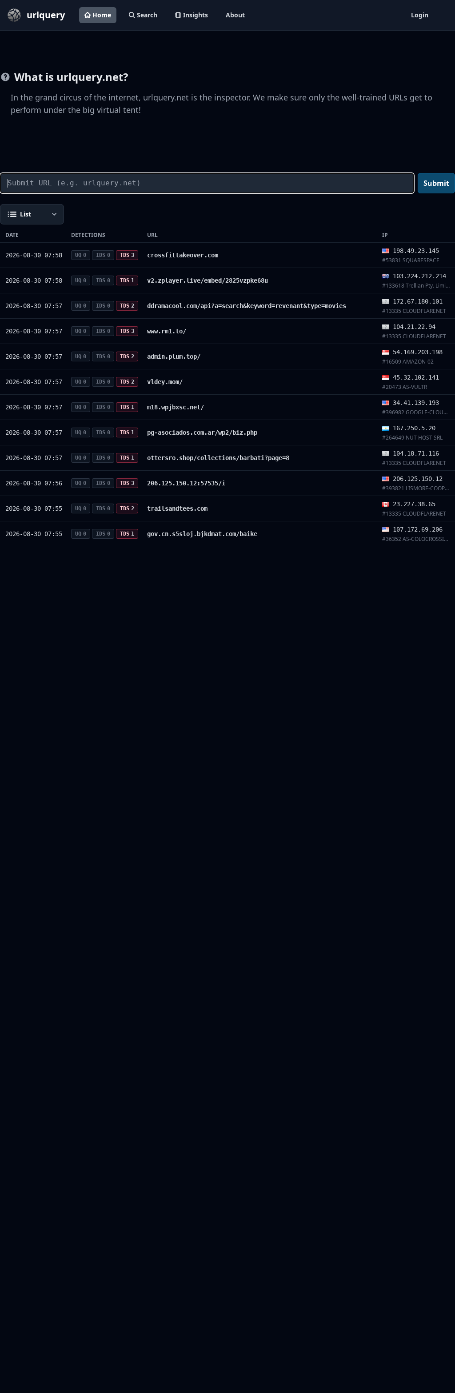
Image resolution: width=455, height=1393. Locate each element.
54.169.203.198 (418, 352)
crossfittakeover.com (182, 255)
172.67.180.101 (418, 301)
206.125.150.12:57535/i (186, 483)
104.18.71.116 (416, 453)
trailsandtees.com (177, 508)
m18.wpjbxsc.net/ (175, 407)
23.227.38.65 (414, 504)
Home (101, 15)
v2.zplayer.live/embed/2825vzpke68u (207, 280)
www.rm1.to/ (166, 331)
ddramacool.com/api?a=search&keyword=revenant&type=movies (246, 305)
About (235, 15)
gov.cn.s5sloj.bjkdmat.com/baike (202, 533)
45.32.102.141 (416, 377)
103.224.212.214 (419, 276)
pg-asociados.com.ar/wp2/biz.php (202, 432)
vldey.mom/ (165, 381)
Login (419, 15)
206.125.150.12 (418, 478)
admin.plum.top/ (173, 356)
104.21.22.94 (414, 326)
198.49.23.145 (416, 250)
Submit (436, 183)
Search (147, 15)
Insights (195, 15)
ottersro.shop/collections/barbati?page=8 (218, 457)
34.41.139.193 (416, 402)
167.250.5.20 (414, 428)
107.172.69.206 (418, 529)
